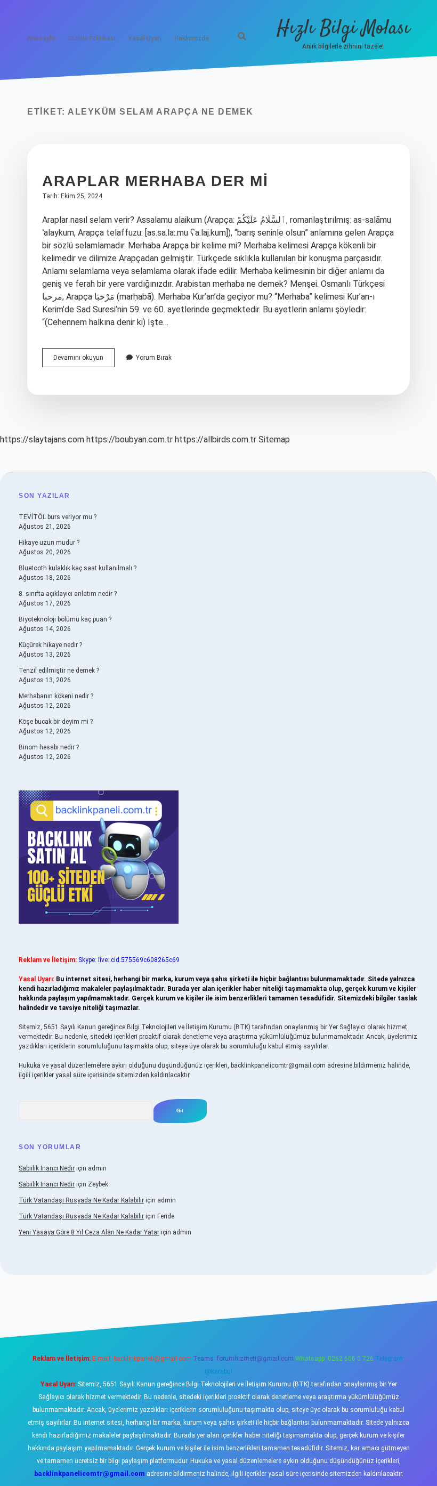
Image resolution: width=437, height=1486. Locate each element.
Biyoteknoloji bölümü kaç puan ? (65, 619)
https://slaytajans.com (42, 439)
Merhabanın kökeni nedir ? (56, 696)
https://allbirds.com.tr (215, 439)
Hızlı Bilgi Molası (343, 28)
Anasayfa (41, 38)
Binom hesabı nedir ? (49, 747)
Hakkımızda (191, 38)
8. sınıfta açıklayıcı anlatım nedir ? (68, 593)
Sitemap (274, 439)
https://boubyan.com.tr (129, 439)
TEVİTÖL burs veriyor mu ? (57, 517)
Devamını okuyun (84, 360)
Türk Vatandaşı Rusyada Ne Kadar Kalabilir (81, 1200)
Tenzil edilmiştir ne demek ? (59, 670)
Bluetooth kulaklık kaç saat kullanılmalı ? (77, 568)
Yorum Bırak (154, 357)
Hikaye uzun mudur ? (49, 542)
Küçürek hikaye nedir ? (50, 645)
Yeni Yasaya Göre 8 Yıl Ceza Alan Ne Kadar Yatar (89, 1232)
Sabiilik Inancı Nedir (47, 1168)
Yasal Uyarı (144, 38)
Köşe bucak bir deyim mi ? (56, 721)
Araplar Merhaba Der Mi (155, 181)
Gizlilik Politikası (92, 38)
